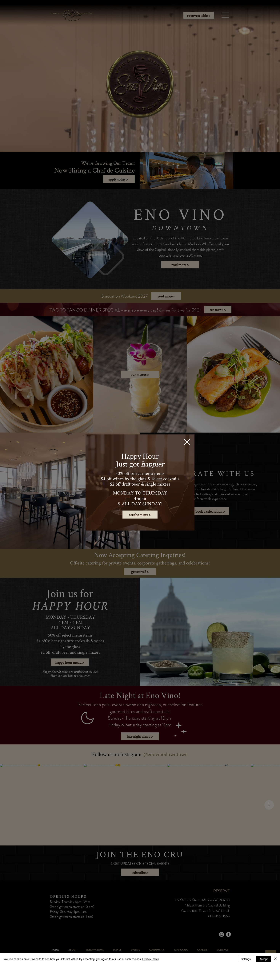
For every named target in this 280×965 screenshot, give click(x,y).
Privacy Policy (150, 959)
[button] (187, 442)
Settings (246, 959)
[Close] (275, 959)
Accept (263, 959)
